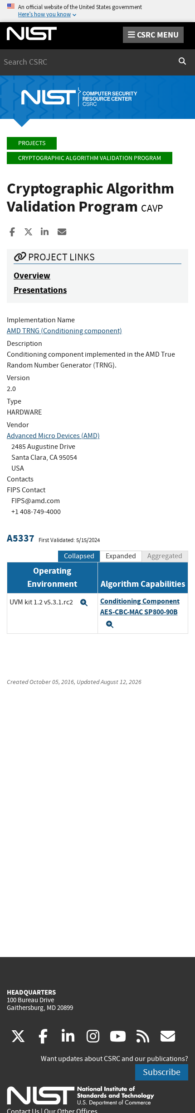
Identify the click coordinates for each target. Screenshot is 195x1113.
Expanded (121, 556)
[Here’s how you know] (97, 11)
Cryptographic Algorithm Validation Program (89, 158)
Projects (31, 143)
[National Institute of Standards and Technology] (80, 1095)
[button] (83, 602)
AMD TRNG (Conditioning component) (64, 330)
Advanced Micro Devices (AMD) (53, 435)
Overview (32, 275)
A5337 (20, 538)
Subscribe (161, 1072)
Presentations (40, 290)
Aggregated (164, 556)
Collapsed (79, 556)
